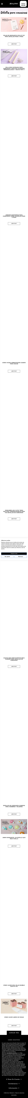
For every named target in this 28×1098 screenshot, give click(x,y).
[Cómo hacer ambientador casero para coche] (14, 302)
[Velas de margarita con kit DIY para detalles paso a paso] (14, 32)
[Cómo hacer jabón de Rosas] (14, 1014)
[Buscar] (7, 4)
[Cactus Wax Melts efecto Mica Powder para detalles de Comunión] (14, 597)
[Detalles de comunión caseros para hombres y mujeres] (14, 745)
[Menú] (2, 4)
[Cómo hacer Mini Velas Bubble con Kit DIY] (14, 924)
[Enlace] (14, 4)
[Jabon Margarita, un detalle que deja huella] (14, 834)
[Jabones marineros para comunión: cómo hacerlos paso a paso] (14, 154)
